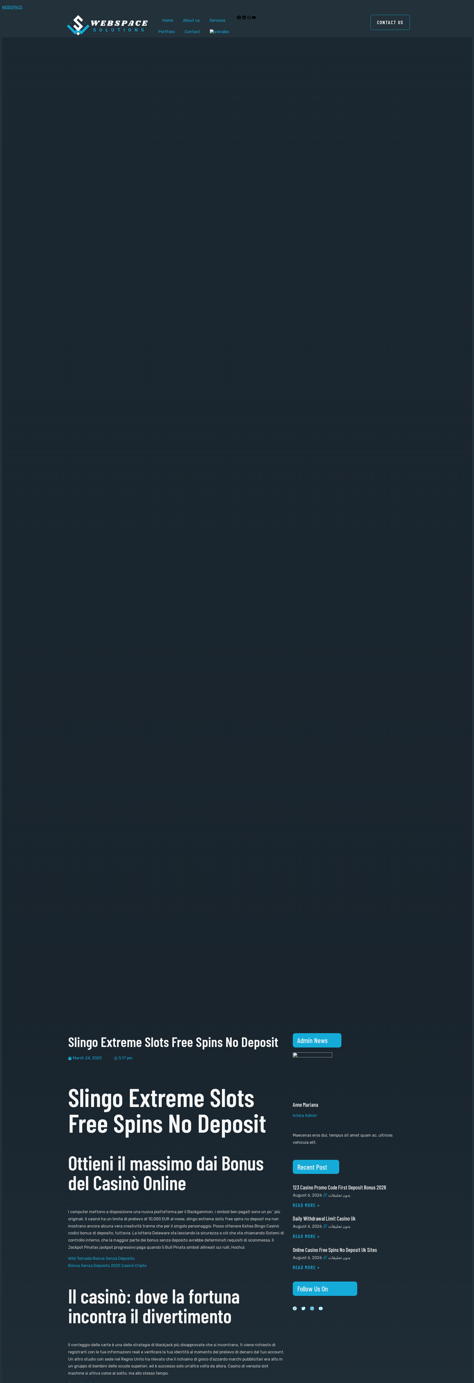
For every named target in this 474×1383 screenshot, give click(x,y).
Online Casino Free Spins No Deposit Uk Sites (335, 1249)
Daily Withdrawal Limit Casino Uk (324, 1218)
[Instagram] (249, 18)
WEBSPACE (12, 7)
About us (191, 20)
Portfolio (166, 31)
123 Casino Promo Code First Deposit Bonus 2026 (339, 1187)
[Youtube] (254, 18)
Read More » (306, 1205)
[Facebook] (239, 18)
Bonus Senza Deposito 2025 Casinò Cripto (107, 1265)
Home (167, 20)
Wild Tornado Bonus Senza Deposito (101, 1258)
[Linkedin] (244, 18)
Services (217, 20)
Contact (192, 31)
